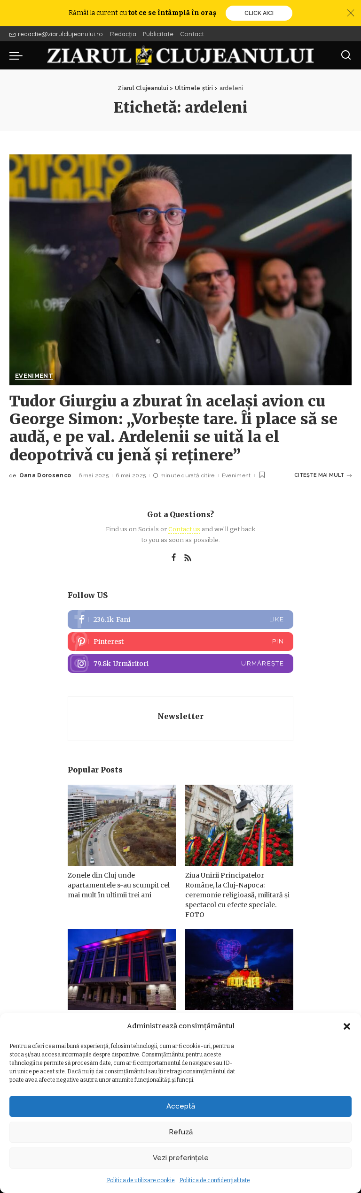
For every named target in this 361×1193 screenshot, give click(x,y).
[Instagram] (180, 663)
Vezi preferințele (181, 1158)
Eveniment (34, 376)
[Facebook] (173, 558)
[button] (347, 1026)
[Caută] (346, 55)
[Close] (350, 13)
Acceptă (180, 1106)
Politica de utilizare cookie (141, 1180)
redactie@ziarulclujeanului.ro (60, 34)
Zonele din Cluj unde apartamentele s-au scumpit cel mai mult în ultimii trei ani (119, 885)
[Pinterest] (180, 641)
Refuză (181, 1132)
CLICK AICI (259, 13)
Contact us (184, 529)
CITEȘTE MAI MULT (319, 475)
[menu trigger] (18, 55)
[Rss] (188, 558)
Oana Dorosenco (45, 475)
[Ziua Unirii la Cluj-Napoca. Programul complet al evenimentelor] (239, 969)
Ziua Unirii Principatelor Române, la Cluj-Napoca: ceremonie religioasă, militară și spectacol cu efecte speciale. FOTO (237, 895)
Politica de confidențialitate (215, 1180)
